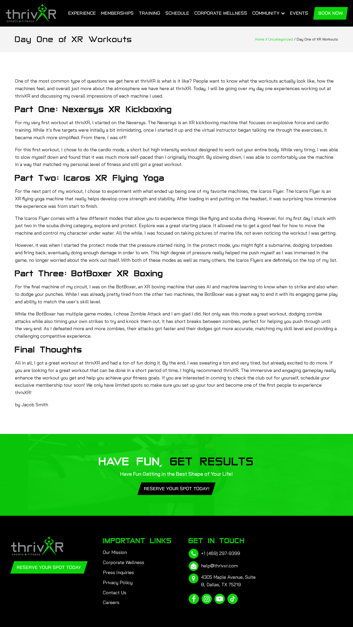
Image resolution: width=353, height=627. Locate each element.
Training (149, 13)
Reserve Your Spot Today (49, 567)
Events (299, 13)
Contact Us (114, 593)
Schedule (177, 13)
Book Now (330, 13)
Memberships (117, 13)
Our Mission (115, 552)
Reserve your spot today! (176, 488)
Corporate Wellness (220, 13)
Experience (82, 13)
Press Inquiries (118, 572)
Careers (111, 602)
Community (266, 13)
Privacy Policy (118, 582)
